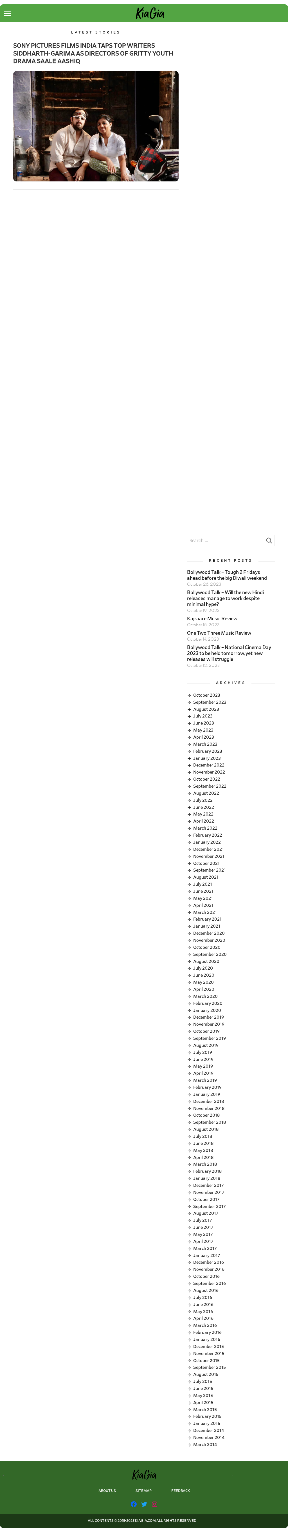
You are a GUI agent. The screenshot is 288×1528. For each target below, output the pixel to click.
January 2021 (206, 926)
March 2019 (205, 1080)
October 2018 (206, 1115)
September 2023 (209, 702)
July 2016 (202, 1297)
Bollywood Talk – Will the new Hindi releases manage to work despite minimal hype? (225, 598)
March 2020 (205, 996)
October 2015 (206, 1360)
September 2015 (209, 1367)
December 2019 (208, 1017)
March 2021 (205, 912)
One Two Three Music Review (219, 633)
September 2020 (210, 954)
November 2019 (208, 1024)
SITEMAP (144, 1491)
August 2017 (206, 1213)
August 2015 (206, 1374)
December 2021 (208, 849)
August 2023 (206, 709)
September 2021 (209, 870)
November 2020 (209, 940)
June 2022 (203, 807)
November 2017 (208, 1192)
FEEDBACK (180, 1491)
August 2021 (206, 877)
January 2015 (206, 1423)
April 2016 (203, 1318)
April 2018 (203, 1157)
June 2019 (203, 1059)
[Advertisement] (230, 65)
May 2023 (203, 730)
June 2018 (203, 1143)
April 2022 (203, 821)
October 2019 (206, 1031)
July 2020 (203, 968)
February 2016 (207, 1332)
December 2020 (209, 933)
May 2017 (203, 1234)
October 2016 (206, 1276)
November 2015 (208, 1353)
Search (268, 542)
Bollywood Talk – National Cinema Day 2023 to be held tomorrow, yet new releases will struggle (229, 653)
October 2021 (206, 863)
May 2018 (203, 1150)
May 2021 (203, 898)
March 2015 (205, 1409)
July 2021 (202, 884)
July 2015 (202, 1381)
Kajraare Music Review (212, 618)
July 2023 (203, 716)
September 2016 (209, 1283)
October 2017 (206, 1199)
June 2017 (203, 1227)
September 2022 (209, 786)
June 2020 (203, 975)
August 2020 (206, 961)
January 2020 (207, 1010)
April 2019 (203, 1073)
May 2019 (203, 1066)
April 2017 (203, 1241)
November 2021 (208, 856)
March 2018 (205, 1164)
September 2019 (209, 1038)
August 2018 (206, 1129)
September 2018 (209, 1122)
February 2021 (207, 919)
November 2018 (208, 1108)
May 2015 (203, 1395)
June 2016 (203, 1304)
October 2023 (206, 695)
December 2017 (208, 1185)
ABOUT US (107, 1491)
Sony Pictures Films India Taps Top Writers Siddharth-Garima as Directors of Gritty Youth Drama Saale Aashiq (93, 53)
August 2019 (206, 1045)
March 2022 (205, 828)
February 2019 (207, 1087)
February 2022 (207, 835)
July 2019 (202, 1052)
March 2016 (205, 1325)
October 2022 (206, 779)
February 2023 (207, 751)
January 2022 (207, 842)
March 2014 (205, 1444)
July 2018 (202, 1136)
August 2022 (206, 793)
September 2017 (209, 1206)
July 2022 (203, 800)
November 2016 (208, 1269)
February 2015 (207, 1416)
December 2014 (208, 1430)
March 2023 (205, 744)
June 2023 (203, 723)
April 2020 (203, 989)
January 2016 (206, 1339)
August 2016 (206, 1290)
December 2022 (208, 765)
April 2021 (203, 905)
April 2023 (203, 737)
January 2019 (206, 1094)
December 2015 (208, 1346)
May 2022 (203, 814)
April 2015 (203, 1402)
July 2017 (202, 1220)
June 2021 (203, 891)
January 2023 (207, 758)
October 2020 (206, 947)
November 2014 (208, 1437)
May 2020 (203, 982)
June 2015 (203, 1388)
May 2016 (203, 1311)
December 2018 (208, 1101)
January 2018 (206, 1178)
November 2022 (209, 772)
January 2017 (206, 1255)
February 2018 (207, 1171)
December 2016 (208, 1262)
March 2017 (205, 1248)
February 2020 (207, 1003)
